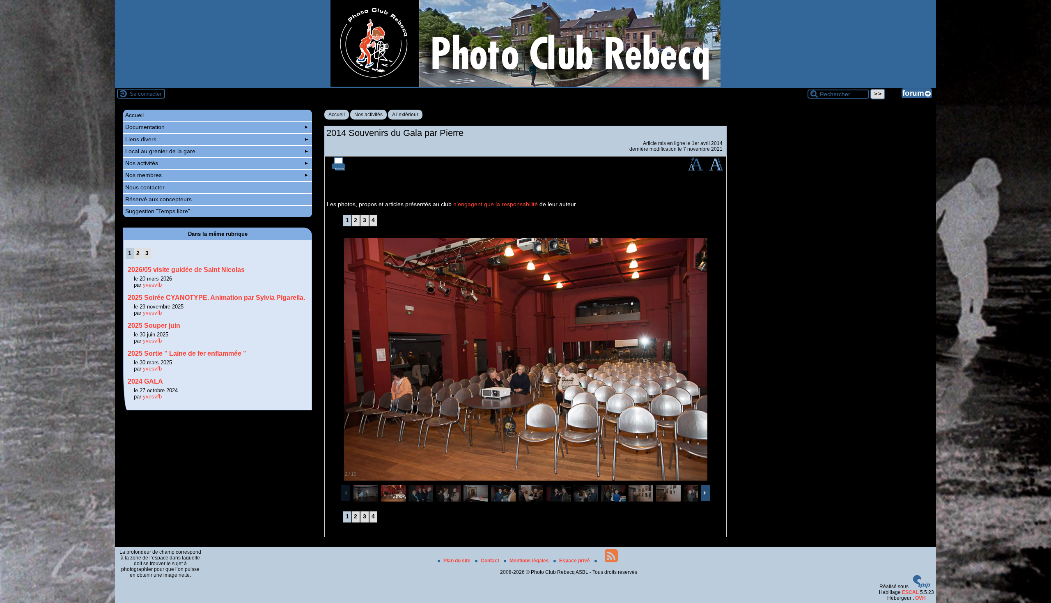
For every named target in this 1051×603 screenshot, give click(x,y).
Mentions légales (529, 561)
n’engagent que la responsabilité (495, 204)
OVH (920, 598)
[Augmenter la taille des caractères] (695, 169)
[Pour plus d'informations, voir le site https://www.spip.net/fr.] (922, 586)
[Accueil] (525, 85)
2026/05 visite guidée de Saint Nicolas (186, 269)
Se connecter (145, 94)
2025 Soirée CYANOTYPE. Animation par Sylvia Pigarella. (216, 297)
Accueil (336, 114)
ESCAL (910, 592)
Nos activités (368, 114)
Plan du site (457, 561)
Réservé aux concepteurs (158, 199)
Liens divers (140, 139)
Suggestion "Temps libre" (157, 211)
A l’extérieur (405, 114)
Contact (490, 561)
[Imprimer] (338, 169)
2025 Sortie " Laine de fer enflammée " (187, 353)
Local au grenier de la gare (160, 151)
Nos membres (143, 175)
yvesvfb (152, 285)
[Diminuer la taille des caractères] (716, 169)
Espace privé (575, 561)
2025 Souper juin (154, 325)
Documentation (145, 127)
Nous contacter (145, 187)
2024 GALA (145, 381)
